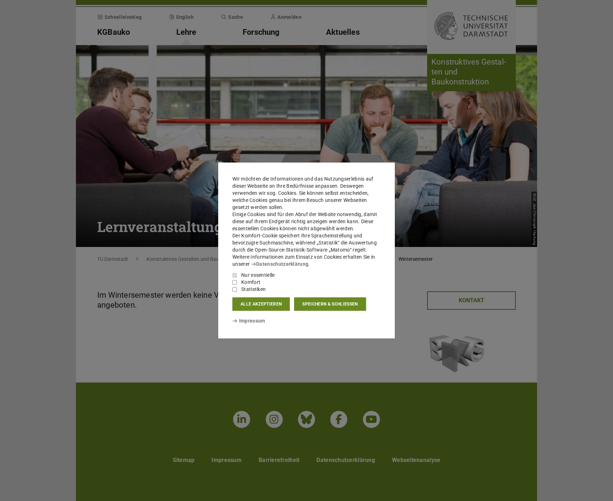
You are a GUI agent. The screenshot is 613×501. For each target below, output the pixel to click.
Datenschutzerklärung (282, 264)
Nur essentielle (258, 275)
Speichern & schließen (330, 304)
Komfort (250, 282)
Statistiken (253, 289)
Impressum (252, 321)
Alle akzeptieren (261, 304)
